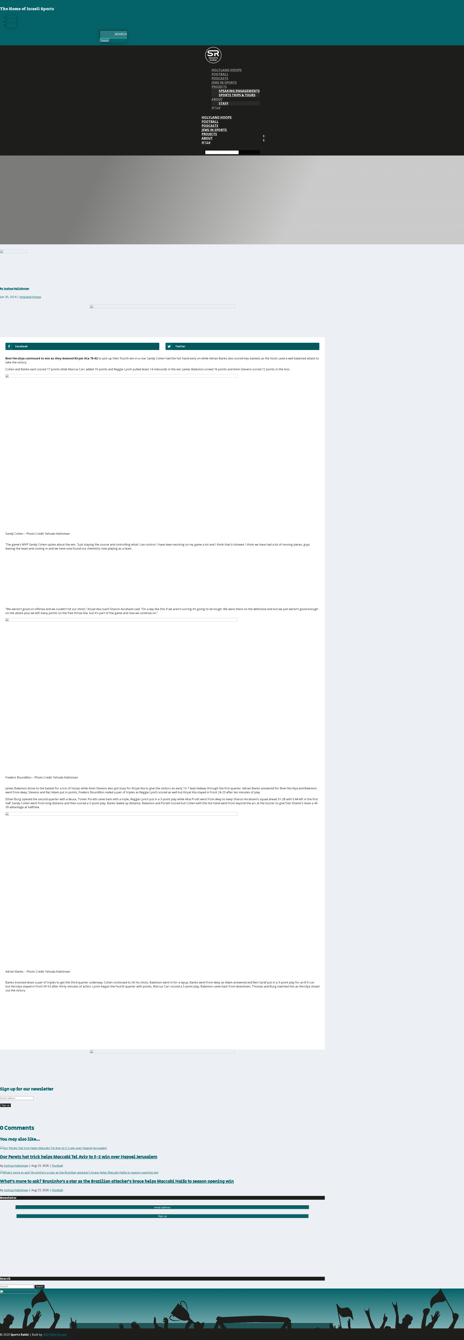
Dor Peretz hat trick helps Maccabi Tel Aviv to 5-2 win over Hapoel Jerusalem (78, 1157)
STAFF (223, 103)
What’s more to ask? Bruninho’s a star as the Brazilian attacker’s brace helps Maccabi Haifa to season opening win (117, 1181)
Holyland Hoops (227, 70)
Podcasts (220, 78)
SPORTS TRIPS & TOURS (237, 95)
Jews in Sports (224, 82)
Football (220, 74)
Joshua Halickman (16, 289)
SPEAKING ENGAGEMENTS (239, 91)
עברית (216, 107)
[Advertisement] (58, 578)
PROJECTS (219, 87)
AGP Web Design (55, 1335)
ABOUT (217, 99)
